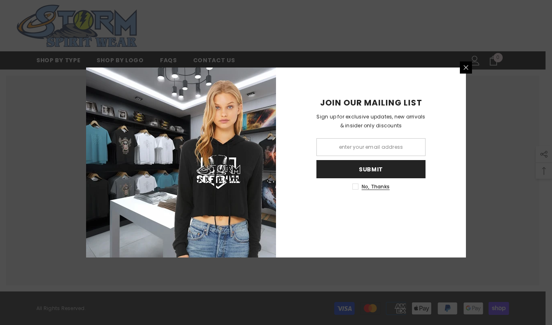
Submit (371, 169)
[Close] (466, 67)
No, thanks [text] (376, 186)
